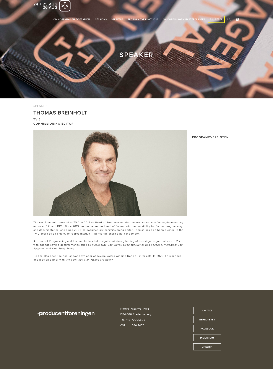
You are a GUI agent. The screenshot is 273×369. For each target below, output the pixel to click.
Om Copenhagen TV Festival (72, 19)
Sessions (101, 19)
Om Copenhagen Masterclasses (184, 19)
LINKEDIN (207, 346)
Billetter (216, 19)
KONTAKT (207, 310)
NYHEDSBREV (207, 319)
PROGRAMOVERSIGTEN (210, 137)
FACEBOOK (207, 328)
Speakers (117, 19)
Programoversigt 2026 (143, 19)
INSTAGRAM (207, 337)
